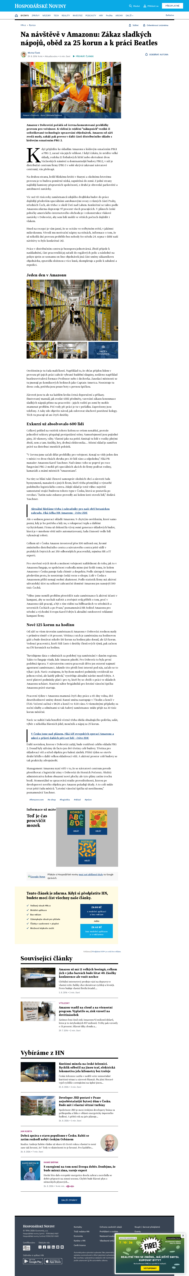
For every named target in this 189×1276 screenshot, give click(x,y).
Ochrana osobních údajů (111, 1227)
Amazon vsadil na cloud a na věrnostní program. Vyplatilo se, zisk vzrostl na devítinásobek (86, 1011)
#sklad (77, 799)
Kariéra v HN (79, 1241)
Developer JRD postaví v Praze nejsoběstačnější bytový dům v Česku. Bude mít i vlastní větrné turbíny (85, 1101)
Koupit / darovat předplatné (147, 1227)
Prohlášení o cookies (109, 1232)
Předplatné (173, 5)
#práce (88, 799)
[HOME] (16, 15)
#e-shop (52, 799)
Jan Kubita (26, 1131)
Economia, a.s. (41, 1231)
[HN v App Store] (53, 1261)
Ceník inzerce (80, 1245)
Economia (78, 1236)
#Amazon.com (37, 799)
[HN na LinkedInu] (53, 1247)
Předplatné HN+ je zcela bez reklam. (106, 951)
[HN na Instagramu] (48, 1247)
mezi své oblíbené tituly (91, 874)
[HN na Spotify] (57, 1247)
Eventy (138, 1232)
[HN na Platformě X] (40, 1247)
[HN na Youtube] (62, 1247)
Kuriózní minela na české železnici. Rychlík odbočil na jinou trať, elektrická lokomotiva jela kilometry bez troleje (87, 1068)
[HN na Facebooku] (44, 1247)
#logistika (65, 799)
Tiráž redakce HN (81, 1232)
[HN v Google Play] (33, 1261)
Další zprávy (69, 1200)
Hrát (76, 831)
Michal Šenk (34, 52)
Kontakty (78, 1227)
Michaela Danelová (54, 115)
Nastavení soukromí (109, 1236)
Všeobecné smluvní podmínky (113, 1241)
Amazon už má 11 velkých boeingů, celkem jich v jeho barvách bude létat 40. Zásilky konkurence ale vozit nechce (88, 973)
